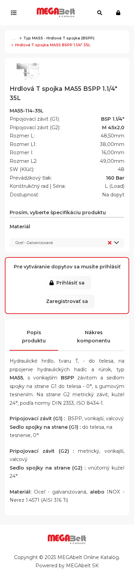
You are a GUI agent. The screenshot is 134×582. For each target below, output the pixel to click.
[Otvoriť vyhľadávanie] (99, 12)
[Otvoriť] (15, 12)
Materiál (31, 234)
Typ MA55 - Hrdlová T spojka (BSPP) (58, 38)
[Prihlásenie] (119, 12)
